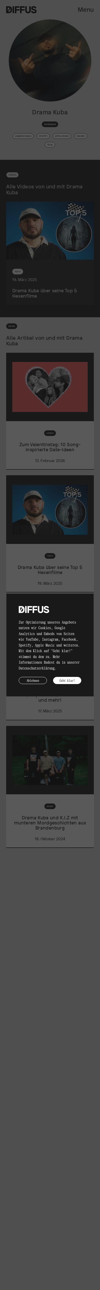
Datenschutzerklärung (37, 668)
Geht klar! (67, 680)
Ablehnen (33, 680)
